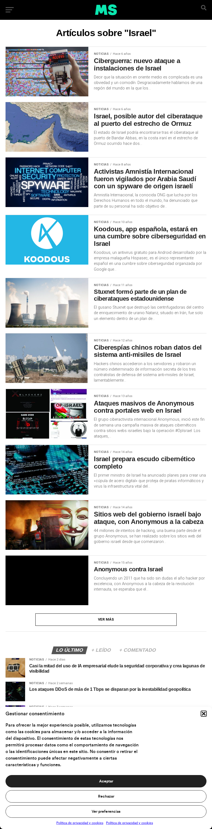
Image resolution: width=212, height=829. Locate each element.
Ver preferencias (106, 812)
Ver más (106, 619)
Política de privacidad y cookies (79, 823)
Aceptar (106, 781)
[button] (203, 713)
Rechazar (106, 796)
